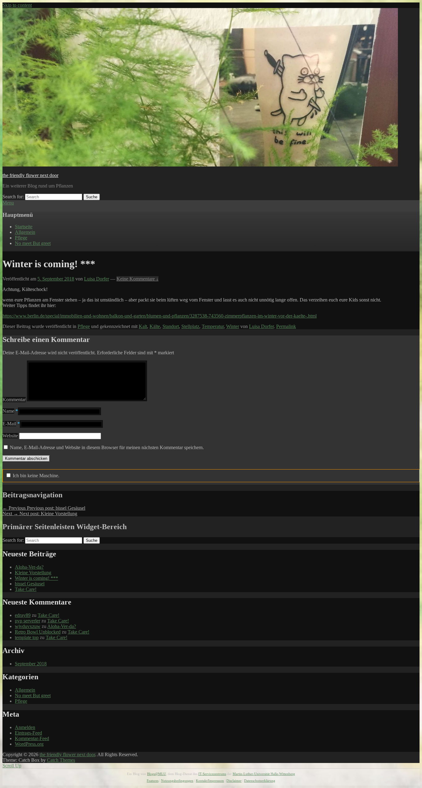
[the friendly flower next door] (200, 164)
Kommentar (14, 399)
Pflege (21, 237)
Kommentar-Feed (32, 738)
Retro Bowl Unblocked (38, 631)
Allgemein (25, 232)
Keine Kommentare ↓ (137, 278)
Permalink (286, 326)
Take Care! (25, 589)
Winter (232, 326)
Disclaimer (234, 780)
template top (27, 637)
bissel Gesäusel (29, 583)
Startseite (23, 226)
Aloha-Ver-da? (29, 567)
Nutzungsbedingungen (177, 780)
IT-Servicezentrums (212, 774)
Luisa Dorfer (96, 278)
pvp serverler (27, 620)
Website (10, 435)
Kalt (143, 326)
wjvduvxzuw (27, 626)
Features (152, 780)
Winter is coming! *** (36, 578)
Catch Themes (61, 760)
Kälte (155, 326)
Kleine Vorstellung (33, 572)
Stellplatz (190, 326)
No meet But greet (33, 243)
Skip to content (17, 5)
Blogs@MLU (156, 774)
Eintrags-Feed (28, 732)
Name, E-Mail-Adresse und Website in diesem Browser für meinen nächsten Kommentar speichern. (107, 447)
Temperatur (213, 326)
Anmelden (25, 727)
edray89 (23, 615)
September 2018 (31, 663)
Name (8, 411)
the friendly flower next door (30, 175)
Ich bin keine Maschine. (35, 475)
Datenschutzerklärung (259, 780)
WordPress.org (29, 744)
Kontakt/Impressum (210, 780)
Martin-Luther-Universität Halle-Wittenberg (264, 774)
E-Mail (9, 423)
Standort (170, 326)
